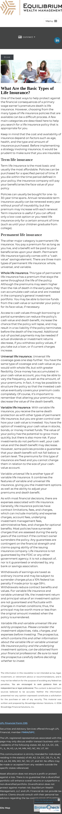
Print (7, 57)
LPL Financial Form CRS (14, 723)
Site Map (5, 807)
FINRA (24, 732)
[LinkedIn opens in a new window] (57, 42)
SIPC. (32, 732)
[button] (51, 21)
